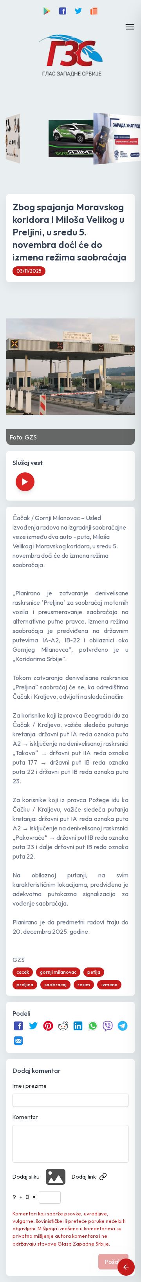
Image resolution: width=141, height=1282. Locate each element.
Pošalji (113, 1262)
